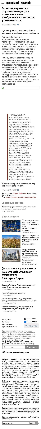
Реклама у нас (7, 324)
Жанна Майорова (20, 193)
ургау (8, 197)
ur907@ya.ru (7, 413)
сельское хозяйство (28, 197)
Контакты (5, 322)
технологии (15, 197)
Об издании (6, 319)
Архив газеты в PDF (9, 327)
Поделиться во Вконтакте (17, 24)
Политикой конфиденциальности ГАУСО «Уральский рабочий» (17, 342)
